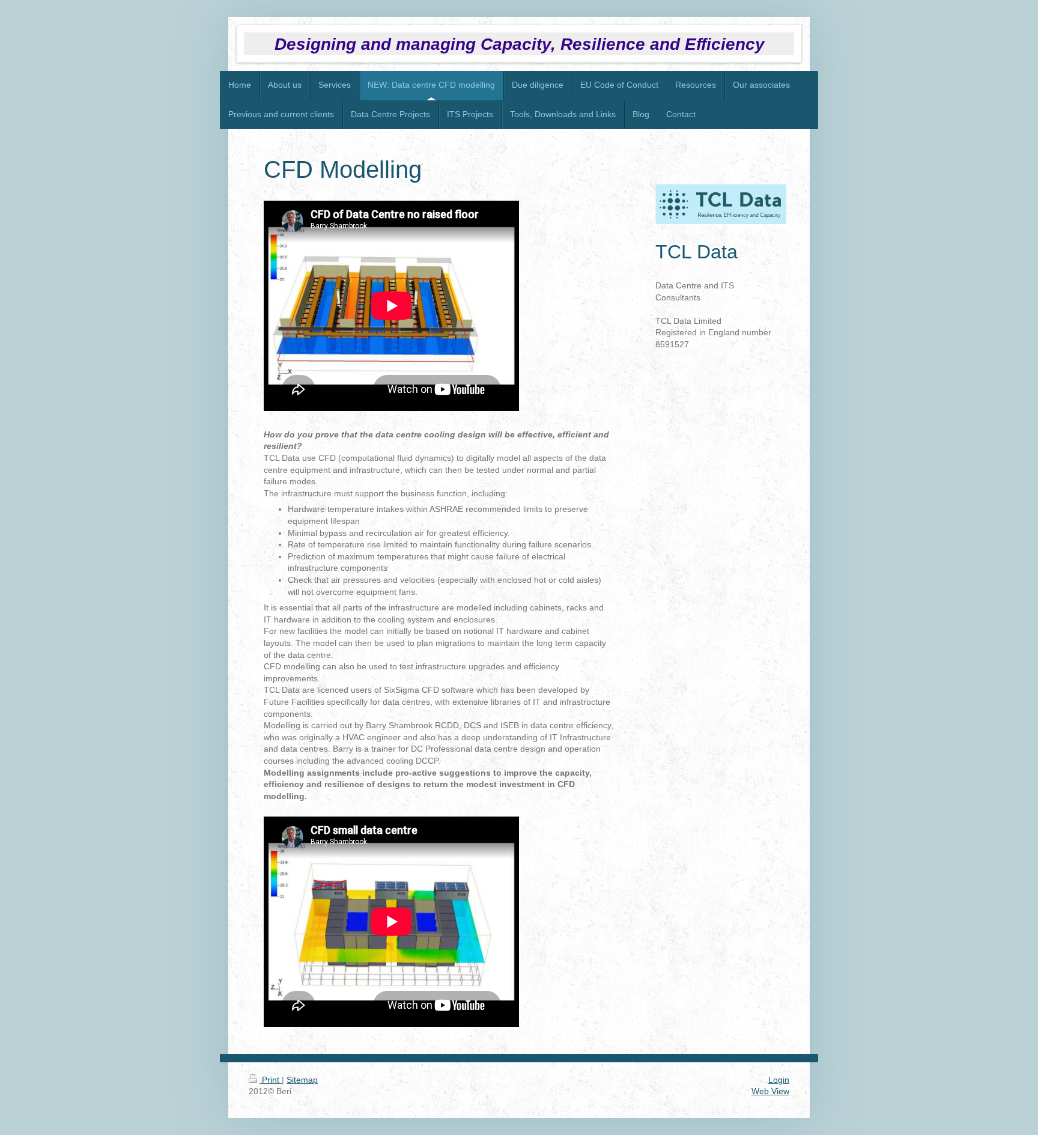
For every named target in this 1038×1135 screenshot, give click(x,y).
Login (778, 1080)
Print (271, 1080)
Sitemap (302, 1080)
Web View (770, 1091)
